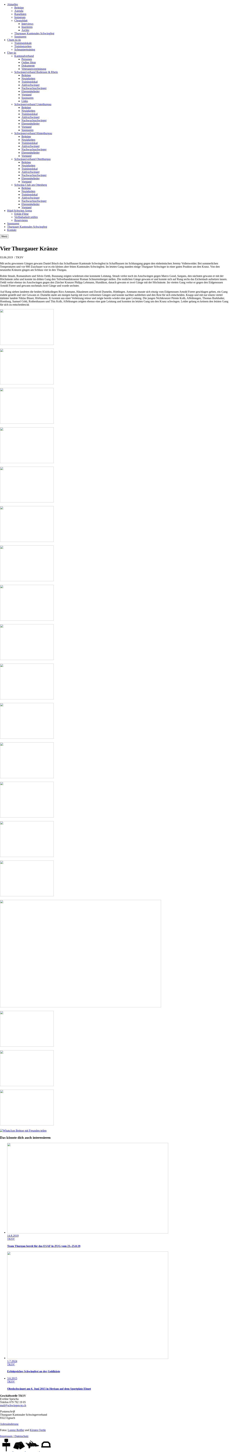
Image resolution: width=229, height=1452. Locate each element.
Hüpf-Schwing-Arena (19, 210)
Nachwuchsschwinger (34, 88)
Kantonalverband (24, 55)
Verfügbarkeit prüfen (26, 217)
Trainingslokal (29, 81)
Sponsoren (20, 36)
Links (24, 101)
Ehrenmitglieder (30, 91)
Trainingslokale (23, 43)
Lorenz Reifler (16, 1430)
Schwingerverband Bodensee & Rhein (36, 72)
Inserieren (27, 26)
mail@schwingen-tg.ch (13, 1405)
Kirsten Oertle (38, 1430)
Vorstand (26, 94)
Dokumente (28, 65)
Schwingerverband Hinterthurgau (33, 133)
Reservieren (21, 220)
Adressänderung (9, 1424)
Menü (4, 236)
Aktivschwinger (30, 84)
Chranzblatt (20, 20)
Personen (26, 59)
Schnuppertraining (24, 49)
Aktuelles (12, 4)
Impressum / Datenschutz (14, 1436)
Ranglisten (20, 14)
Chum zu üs (14, 39)
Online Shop (28, 62)
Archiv (25, 30)
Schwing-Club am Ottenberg (30, 184)
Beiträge (19, 7)
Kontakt (11, 229)
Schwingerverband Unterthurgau (32, 104)
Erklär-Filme (21, 213)
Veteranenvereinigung (33, 68)
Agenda (18, 10)
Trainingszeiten (22, 46)
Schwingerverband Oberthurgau (32, 159)
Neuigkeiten (28, 78)
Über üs (11, 52)
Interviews (27, 23)
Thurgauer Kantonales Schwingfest (34, 33)
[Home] (6, 1450)
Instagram (19, 17)
